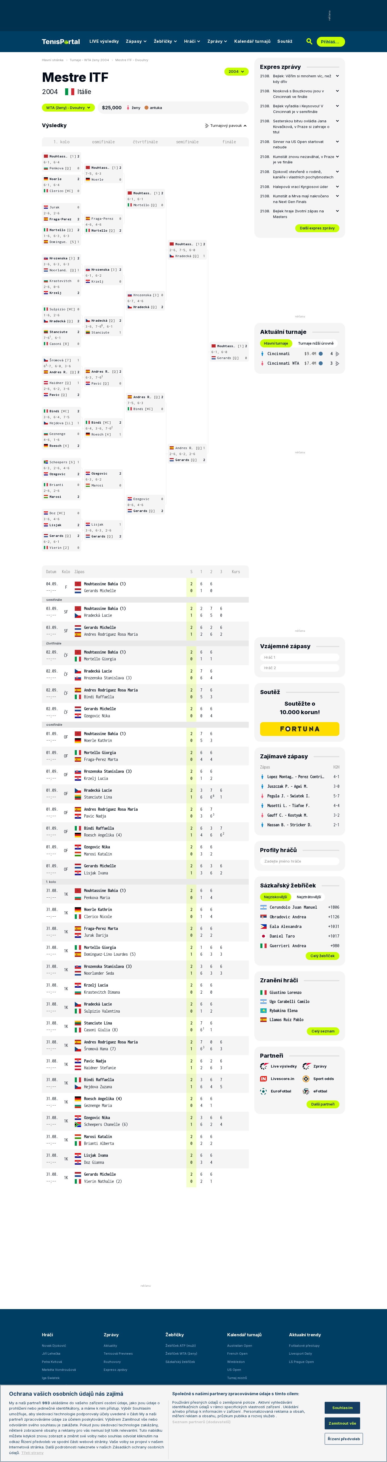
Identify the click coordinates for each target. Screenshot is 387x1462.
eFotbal (320, 1091)
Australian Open (239, 1346)
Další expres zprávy (317, 228)
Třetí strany (32, 1452)
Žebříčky (163, 41)
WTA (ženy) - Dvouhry (65, 107)
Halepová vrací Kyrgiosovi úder (300, 186)
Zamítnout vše (342, 1423)
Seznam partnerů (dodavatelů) (201, 1422)
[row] (145, 587)
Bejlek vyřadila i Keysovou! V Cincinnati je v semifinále (298, 109)
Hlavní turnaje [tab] (276, 343)
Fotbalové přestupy (304, 1346)
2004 (234, 71)
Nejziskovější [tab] (275, 897)
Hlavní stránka (52, 60)
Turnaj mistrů (237, 1378)
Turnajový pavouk (226, 125)
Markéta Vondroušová (59, 1370)
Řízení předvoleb (344, 1438)
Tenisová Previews (118, 1354)
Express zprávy (115, 1370)
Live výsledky (284, 1066)
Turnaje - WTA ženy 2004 (89, 60)
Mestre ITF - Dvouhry (131, 60)
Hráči (190, 41)
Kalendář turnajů (252, 41)
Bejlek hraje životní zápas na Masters (298, 214)
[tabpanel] (299, 358)
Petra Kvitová (52, 1362)
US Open (234, 1370)
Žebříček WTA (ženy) (181, 1354)
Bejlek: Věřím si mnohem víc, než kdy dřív (302, 79)
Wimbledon (236, 1362)
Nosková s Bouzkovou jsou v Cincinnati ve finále (298, 94)
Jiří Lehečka (51, 1354)
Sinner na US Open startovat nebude (298, 144)
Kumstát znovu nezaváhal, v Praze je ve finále (303, 159)
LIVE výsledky (104, 41)
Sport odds (323, 1078)
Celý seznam (323, 1031)
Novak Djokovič (54, 1346)
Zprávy (214, 41)
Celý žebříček (323, 955)
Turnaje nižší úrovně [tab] (316, 343)
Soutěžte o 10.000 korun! (300, 708)
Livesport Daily (300, 1354)
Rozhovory (112, 1362)
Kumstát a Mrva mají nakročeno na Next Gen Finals (301, 199)
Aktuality (110, 1346)
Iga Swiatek (50, 1378)
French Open (237, 1354)
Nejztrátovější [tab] (309, 897)
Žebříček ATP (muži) (180, 1346)
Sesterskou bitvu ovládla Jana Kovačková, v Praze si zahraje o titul (301, 126)
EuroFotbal (281, 1091)
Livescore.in (282, 1078)
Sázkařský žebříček (180, 1362)
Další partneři (323, 1104)
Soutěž (284, 41)
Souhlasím (342, 1407)
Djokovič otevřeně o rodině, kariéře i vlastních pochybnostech (303, 174)
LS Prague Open (301, 1362)
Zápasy (134, 41)
